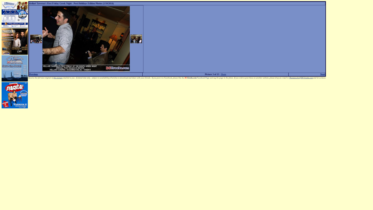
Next (322, 74)
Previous (33, 74)
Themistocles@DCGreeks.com (301, 78)
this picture (58, 78)
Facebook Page (197, 78)
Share (223, 74)
